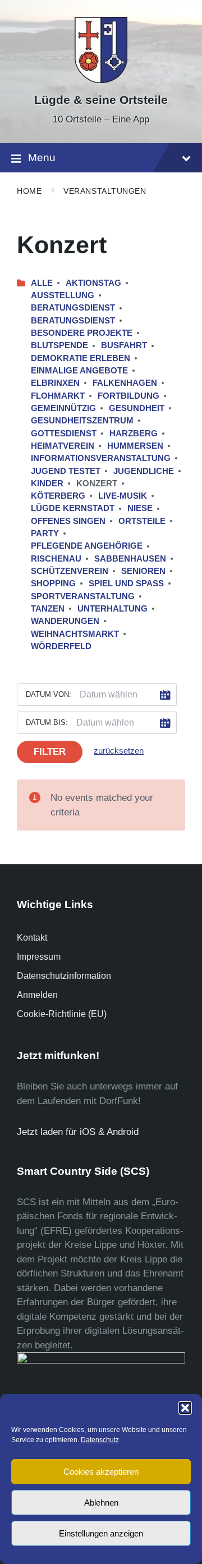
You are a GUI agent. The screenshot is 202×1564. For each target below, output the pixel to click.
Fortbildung (128, 395)
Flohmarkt (58, 395)
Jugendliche (143, 471)
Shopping (53, 583)
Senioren (143, 571)
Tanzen (48, 608)
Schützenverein (69, 571)
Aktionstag (93, 283)
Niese (140, 508)
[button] (185, 1407)
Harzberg (133, 433)
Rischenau (56, 558)
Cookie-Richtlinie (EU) (62, 1014)
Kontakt (32, 937)
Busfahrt (124, 345)
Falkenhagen (125, 383)
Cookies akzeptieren (101, 1471)
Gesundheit (136, 408)
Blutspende (59, 345)
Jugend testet (65, 471)
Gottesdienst (64, 433)
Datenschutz (100, 1440)
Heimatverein (62, 445)
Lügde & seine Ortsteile (101, 100)
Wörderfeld (61, 646)
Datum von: (48, 694)
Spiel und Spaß (126, 583)
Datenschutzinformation (64, 976)
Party (45, 533)
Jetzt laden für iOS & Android (78, 1132)
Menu (42, 157)
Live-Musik (122, 495)
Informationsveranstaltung (101, 458)
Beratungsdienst (73, 307)
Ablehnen (101, 1502)
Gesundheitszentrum (82, 420)
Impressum (39, 956)
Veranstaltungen (104, 190)
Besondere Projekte (81, 333)
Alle (42, 283)
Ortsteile (142, 521)
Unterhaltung (112, 608)
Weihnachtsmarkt (75, 634)
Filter (50, 751)
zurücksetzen (119, 750)
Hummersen (135, 445)
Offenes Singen (68, 521)
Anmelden (37, 995)
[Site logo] (101, 80)
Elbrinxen (55, 383)
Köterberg (58, 495)
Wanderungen (65, 621)
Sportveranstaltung (83, 596)
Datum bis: (47, 722)
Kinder (47, 483)
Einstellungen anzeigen (101, 1533)
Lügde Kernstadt (72, 508)
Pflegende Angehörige (87, 545)
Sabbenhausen (130, 558)
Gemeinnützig (63, 408)
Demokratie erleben (80, 358)
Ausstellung (62, 295)
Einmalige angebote (79, 370)
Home (29, 190)
